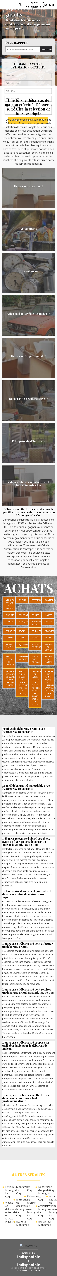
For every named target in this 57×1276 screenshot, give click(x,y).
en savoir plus (28, 207)
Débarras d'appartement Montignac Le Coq (41, 1193)
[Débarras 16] (28, 1247)
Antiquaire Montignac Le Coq (41, 1210)
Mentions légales (29, 1271)
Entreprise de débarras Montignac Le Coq (19, 1207)
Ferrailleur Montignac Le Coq (8, 1191)
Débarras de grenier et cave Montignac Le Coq (30, 1207)
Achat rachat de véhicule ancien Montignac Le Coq (52, 1207)
